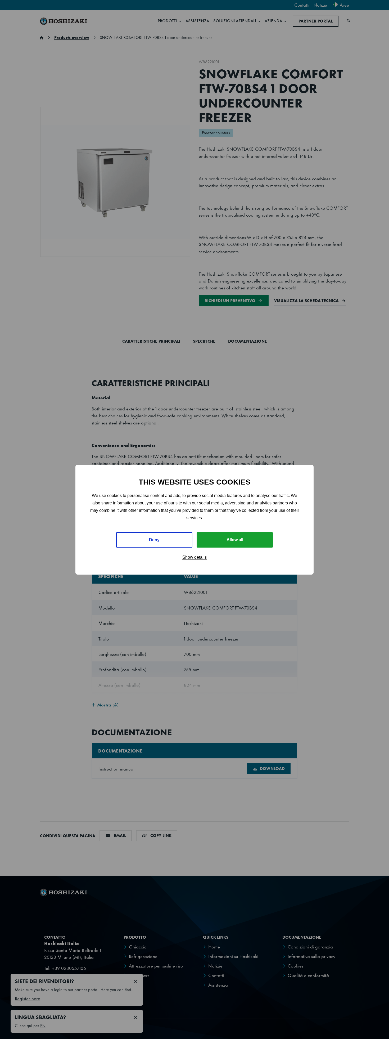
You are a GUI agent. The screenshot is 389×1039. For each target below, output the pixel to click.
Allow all (235, 540)
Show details (194, 557)
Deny (154, 540)
